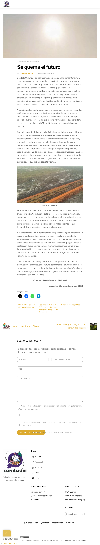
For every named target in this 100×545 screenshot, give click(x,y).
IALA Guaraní (70, 492)
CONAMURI (9, 539)
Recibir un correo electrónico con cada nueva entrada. (45, 432)
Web (20, 369)
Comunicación (27, 73)
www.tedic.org (10, 543)
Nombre (23, 360)
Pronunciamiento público (70, 305)
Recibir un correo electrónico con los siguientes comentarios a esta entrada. (50, 424)
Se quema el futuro (38, 67)
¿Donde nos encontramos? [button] (52, 523)
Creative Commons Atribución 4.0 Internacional (69, 540)
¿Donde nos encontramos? (42, 496)
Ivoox (37, 478)
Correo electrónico (63, 360)
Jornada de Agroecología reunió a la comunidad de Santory (72, 326)
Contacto (35, 500)
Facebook (39, 462)
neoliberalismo (34, 61)
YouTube (38, 467)
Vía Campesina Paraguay (75, 500)
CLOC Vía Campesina (73, 496)
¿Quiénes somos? (38, 492)
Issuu (37, 473)
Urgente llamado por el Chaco (25, 326)
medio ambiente (24, 61)
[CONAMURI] (6, 3)
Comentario (25, 378)
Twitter (38, 457)
